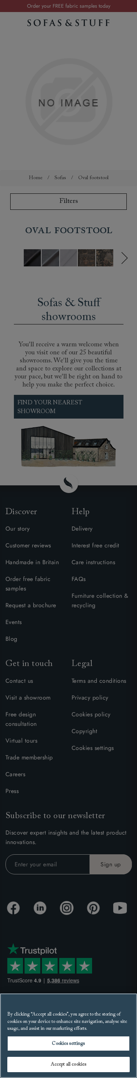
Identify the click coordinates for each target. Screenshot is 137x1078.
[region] (68, 1035)
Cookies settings (68, 1043)
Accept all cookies (68, 1064)
